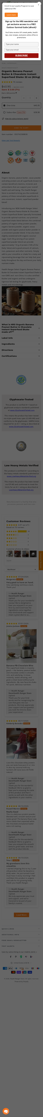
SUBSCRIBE (21, 55)
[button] (6, 1111)
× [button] (38, 4)
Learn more (11, 15)
